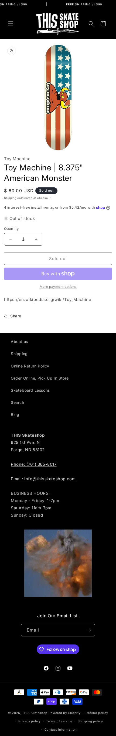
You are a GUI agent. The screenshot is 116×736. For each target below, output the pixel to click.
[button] (11, 24)
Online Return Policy (30, 366)
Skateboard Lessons (30, 390)
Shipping (10, 197)
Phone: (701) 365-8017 (34, 464)
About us (19, 341)
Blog (15, 414)
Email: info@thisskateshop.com (43, 478)
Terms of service (59, 721)
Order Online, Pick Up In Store (40, 378)
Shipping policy (90, 721)
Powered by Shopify (65, 713)
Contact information (61, 729)
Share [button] (15, 316)
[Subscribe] (89, 630)
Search (17, 402)
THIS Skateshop (34, 713)
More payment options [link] (58, 287)
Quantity (11, 228)
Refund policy (97, 713)
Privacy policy (29, 721)
